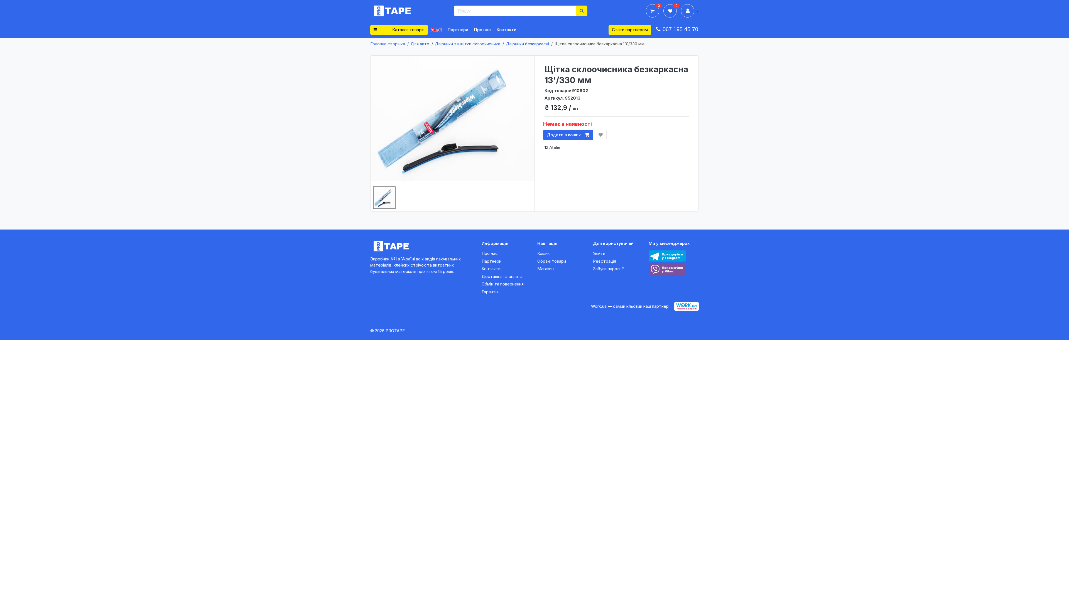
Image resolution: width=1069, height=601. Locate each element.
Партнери (458, 29)
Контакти (506, 29)
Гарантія (490, 291)
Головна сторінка (387, 43)
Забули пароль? (608, 268)
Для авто (420, 43)
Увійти (599, 253)
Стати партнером (630, 29)
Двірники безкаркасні (527, 43)
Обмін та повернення (503, 284)
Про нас (482, 29)
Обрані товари (551, 261)
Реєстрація (604, 261)
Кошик (543, 253)
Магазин (545, 268)
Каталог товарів (408, 29)
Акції (436, 29)
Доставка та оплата (502, 276)
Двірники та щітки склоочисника (467, 43)
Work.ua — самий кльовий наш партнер (630, 306)
